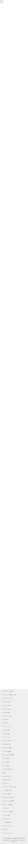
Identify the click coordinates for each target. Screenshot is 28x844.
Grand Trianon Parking (7, 740)
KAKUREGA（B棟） (7, 705)
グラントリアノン (6, 737)
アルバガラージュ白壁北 (8, 797)
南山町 (4, 772)
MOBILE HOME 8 (6, 779)
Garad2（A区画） (6, 765)
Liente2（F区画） (6, 730)
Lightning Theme (16, 840)
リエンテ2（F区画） (7, 794)
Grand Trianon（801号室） (8, 691)
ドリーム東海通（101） (8, 790)
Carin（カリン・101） (7, 726)
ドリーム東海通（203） (8, 822)
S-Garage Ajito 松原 (6, 744)
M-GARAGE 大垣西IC (7, 751)
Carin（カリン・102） (7, 826)
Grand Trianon (6, 783)
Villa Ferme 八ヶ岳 (6, 776)
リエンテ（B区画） (7, 815)
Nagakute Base (6, 719)
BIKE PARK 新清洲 (6, 712)
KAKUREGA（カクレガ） (8, 698)
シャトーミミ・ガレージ (8, 833)
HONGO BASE (6, 722)
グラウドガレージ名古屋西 (8, 801)
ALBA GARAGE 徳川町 (7, 769)
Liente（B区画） (6, 758)
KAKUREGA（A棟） (7, 701)
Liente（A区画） (6, 762)
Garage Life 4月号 (6, 818)
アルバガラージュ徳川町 (8, 811)
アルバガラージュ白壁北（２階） (9, 694)
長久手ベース (5, 829)
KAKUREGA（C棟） (7, 709)
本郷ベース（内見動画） (8, 804)
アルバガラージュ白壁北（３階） (9, 786)
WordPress (9, 840)
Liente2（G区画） (6, 733)
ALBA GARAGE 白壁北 (7, 747)
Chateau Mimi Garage (7, 716)
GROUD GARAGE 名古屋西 (8, 755)
